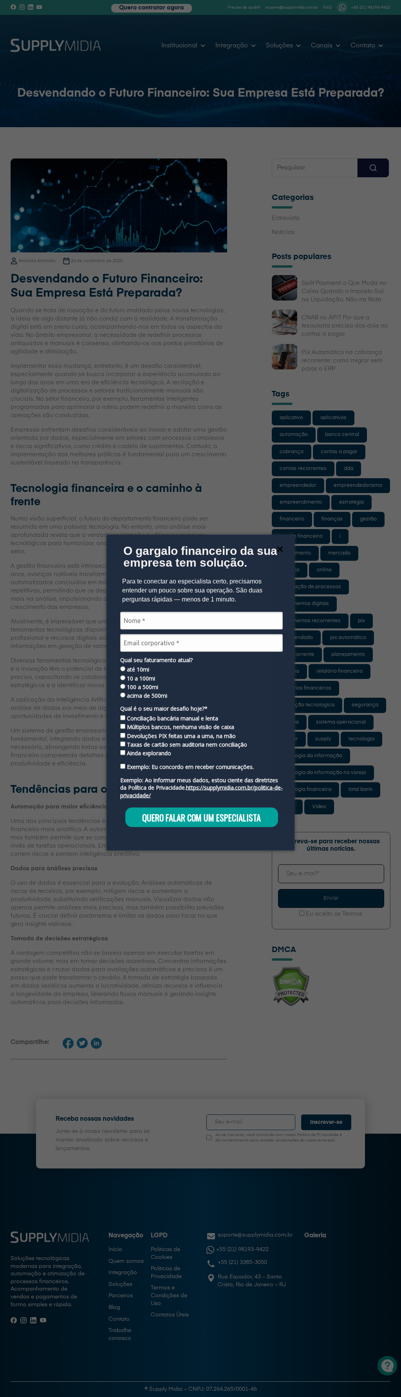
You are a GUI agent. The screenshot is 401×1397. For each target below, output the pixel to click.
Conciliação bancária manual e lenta (171, 718)
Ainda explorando (148, 753)
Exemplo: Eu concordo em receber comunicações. (189, 766)
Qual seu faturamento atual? (156, 659)
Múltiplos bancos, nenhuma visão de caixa (179, 727)
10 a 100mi (140, 678)
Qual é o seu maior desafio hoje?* (164, 708)
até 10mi (137, 669)
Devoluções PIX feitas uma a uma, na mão (180, 735)
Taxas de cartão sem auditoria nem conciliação (186, 744)
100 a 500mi (141, 687)
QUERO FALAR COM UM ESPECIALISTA (201, 817)
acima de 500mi (146, 695)
